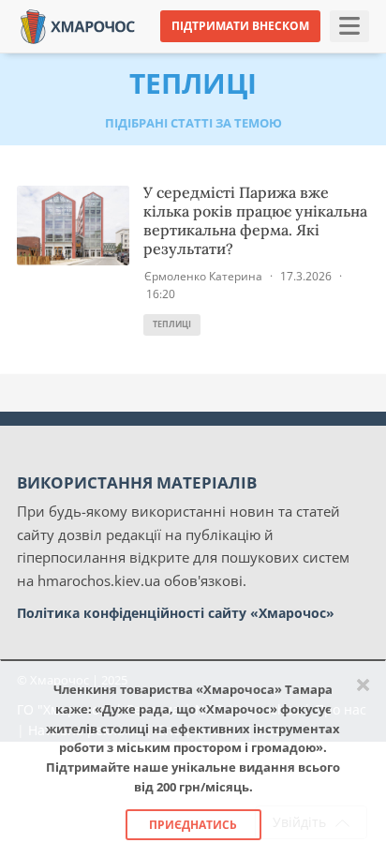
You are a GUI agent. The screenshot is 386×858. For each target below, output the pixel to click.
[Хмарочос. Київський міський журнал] (78, 25)
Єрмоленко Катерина (203, 276)
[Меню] (349, 26)
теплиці (172, 324)
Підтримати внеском (240, 26)
